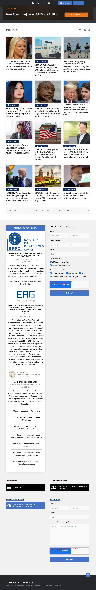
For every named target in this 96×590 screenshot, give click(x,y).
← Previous (12, 210)
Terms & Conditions (33, 585)
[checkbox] (69, 264)
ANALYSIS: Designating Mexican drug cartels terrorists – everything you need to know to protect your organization (76, 66)
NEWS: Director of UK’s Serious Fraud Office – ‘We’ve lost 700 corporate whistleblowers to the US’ (18, 149)
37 (54, 210)
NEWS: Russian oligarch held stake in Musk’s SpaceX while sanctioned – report (76, 195)
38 (60, 210)
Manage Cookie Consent (52, 585)
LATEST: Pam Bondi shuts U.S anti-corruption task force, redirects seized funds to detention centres (19, 65)
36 (48, 210)
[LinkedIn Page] (33, 3)
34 (36, 210)
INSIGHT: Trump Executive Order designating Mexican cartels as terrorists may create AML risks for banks (18, 197)
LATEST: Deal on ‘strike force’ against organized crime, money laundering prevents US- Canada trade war (75, 110)
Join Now (66, 3)
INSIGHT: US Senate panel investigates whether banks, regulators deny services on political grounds (48, 112)
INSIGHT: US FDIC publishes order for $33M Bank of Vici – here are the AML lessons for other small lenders (48, 154)
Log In (80, 3)
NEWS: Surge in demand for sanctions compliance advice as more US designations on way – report (48, 197)
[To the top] (88, 575)
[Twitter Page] (38, 3)
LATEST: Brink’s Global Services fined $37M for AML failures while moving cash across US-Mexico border (47, 70)
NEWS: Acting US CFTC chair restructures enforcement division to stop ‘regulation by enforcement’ (19, 112)
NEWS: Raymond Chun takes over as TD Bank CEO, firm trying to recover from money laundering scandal (76, 153)
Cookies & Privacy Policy (15, 585)
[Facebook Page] (44, 3)
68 (68, 210)
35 (42, 210)
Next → (85, 210)
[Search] (49, 3)
